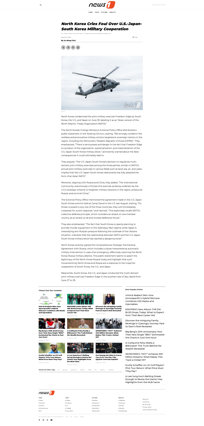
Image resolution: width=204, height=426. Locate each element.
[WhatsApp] (78, 47)
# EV (40, 411)
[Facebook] (63, 47)
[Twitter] (68, 47)
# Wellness (121, 400)
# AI (66, 405)
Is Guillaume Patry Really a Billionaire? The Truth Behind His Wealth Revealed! (79, 333)
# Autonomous (43, 408)
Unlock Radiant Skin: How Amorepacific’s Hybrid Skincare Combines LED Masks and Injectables (52, 310)
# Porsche (42, 403)
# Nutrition (121, 403)
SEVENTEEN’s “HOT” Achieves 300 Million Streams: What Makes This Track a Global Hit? (144, 357)
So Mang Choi (70, 40)
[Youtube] (51, 420)
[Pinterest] (73, 47)
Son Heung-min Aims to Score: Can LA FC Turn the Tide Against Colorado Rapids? (109, 357)
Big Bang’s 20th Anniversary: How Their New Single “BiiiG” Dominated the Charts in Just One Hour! (144, 334)
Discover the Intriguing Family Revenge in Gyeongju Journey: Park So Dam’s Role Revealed (109, 309)
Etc (62, 33)
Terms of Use (146, 404)
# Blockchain (96, 411)
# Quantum (95, 403)
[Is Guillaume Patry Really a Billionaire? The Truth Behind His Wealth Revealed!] (80, 323)
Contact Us (146, 402)
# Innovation (69, 411)
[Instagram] (43, 420)
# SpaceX (95, 400)
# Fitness (121, 405)
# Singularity (96, 405)
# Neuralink (95, 408)
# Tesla (41, 400)
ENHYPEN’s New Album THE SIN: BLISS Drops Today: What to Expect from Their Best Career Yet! (80, 310)
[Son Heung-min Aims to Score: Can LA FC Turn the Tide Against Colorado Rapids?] (109, 348)
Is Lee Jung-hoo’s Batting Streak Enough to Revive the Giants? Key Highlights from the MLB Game (79, 358)
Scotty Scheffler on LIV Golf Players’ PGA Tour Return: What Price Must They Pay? (50, 357)
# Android (68, 403)
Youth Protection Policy (150, 409)
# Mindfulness (122, 411)
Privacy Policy (147, 407)
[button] (40, 5)
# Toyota (41, 405)
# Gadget (68, 408)
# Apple (67, 400)
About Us (145, 399)
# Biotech (121, 408)
